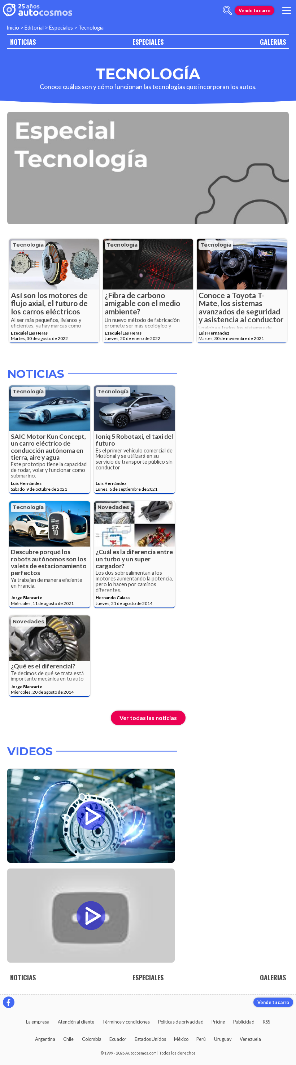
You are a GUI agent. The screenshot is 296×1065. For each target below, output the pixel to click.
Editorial (34, 28)
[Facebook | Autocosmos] (8, 1002)
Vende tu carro (254, 10)
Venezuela (250, 1039)
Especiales (61, 28)
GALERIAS (273, 42)
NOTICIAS (23, 42)
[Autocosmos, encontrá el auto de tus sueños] (37, 10)
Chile (68, 1039)
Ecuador (117, 1039)
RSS (266, 1022)
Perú (201, 1039)
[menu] (286, 10)
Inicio (12, 28)
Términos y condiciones (126, 1022)
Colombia (91, 1039)
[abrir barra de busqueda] (227, 10)
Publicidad (243, 1022)
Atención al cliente (76, 1022)
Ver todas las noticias (148, 717)
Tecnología (28, 245)
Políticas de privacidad (181, 1022)
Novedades (113, 507)
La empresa (37, 1022)
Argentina (45, 1039)
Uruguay (223, 1039)
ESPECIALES (148, 42)
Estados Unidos (150, 1039)
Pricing (218, 1022)
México (181, 1039)
